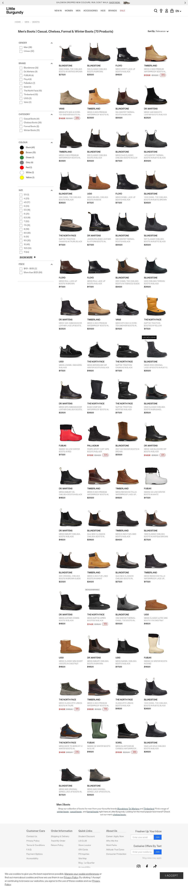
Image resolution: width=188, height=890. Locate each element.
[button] (28, 257)
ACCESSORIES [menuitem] (90, 10)
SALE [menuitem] (122, 10)
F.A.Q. (29, 849)
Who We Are (112, 841)
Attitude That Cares (115, 849)
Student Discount (86, 836)
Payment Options (34, 854)
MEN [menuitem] (78, 10)
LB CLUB (82, 841)
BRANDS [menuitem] (112, 10)
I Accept (171, 875)
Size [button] (21, 190)
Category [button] (24, 114)
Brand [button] (22, 63)
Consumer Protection (116, 854)
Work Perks (111, 845)
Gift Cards (83, 849)
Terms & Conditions (35, 845)
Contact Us (31, 836)
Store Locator (84, 845)
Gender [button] (23, 43)
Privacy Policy (33, 841)
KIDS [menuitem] (103, 10)
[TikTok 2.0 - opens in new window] (155, 866)
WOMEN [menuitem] (69, 10)
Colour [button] (23, 142)
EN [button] (177, 10)
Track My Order (58, 841)
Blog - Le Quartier (86, 863)
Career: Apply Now (115, 836)
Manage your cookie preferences (81, 873)
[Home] (15, 10)
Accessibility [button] (32, 858)
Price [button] (22, 264)
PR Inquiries (83, 854)
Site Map (82, 858)
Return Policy (57, 845)
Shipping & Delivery (60, 836)
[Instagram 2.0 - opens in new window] (138, 866)
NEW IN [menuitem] (58, 10)
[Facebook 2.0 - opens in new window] (147, 866)
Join (158, 837)
